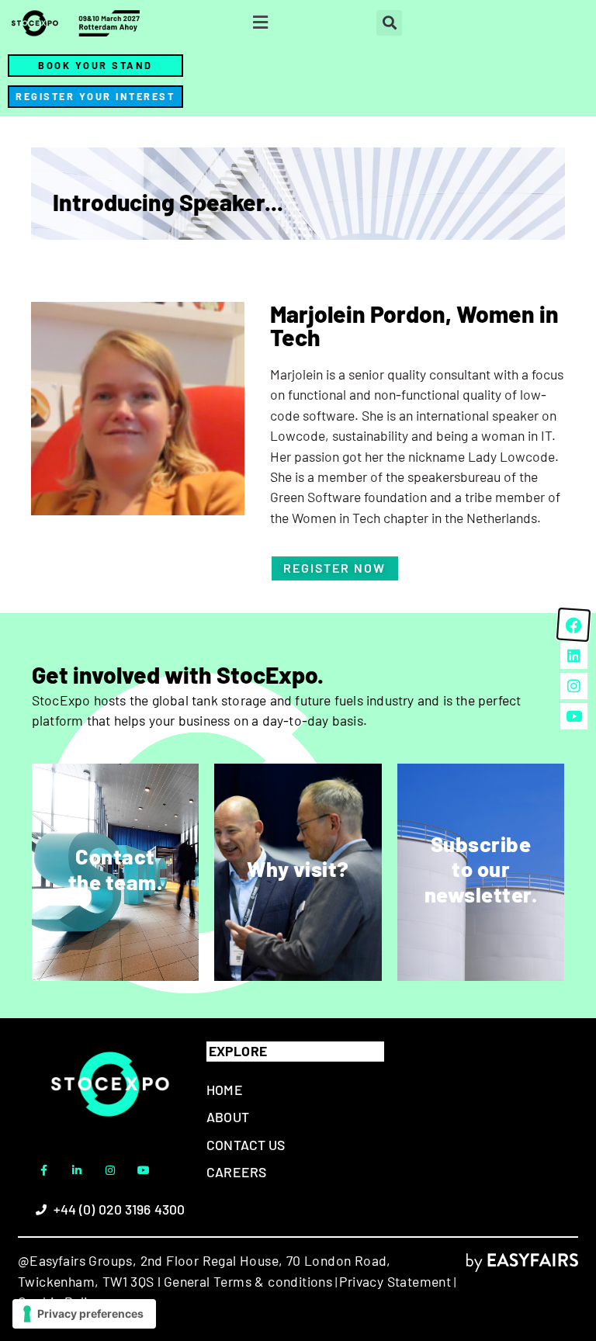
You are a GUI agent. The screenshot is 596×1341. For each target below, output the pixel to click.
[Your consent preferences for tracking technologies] (84, 1314)
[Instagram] (110, 1170)
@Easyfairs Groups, (77, 1260)
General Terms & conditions (248, 1281)
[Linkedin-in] (77, 1170)
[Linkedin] (573, 655)
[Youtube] (143, 1170)
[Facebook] (573, 624)
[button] (260, 23)
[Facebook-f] (43, 1170)
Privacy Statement (395, 1281)
